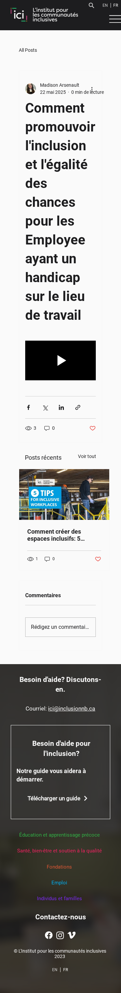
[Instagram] (60, 935)
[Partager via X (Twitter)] (45, 407)
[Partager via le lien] (78, 407)
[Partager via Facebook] (28, 407)
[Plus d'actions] (92, 89)
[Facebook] (49, 935)
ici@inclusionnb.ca (71, 708)
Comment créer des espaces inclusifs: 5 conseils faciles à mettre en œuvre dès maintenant (61, 535)
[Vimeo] (72, 935)
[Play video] (60, 360)
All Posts (28, 50)
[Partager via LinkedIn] (61, 407)
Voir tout (87, 456)
